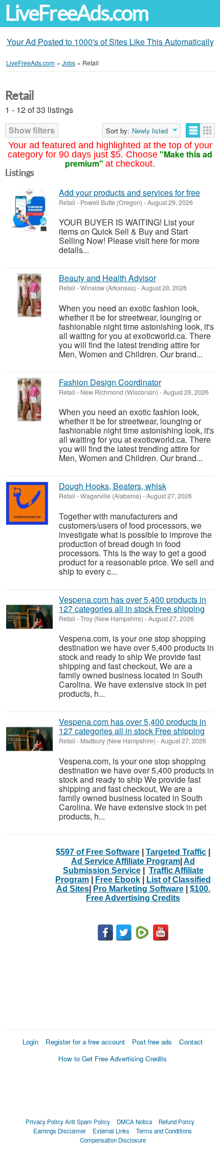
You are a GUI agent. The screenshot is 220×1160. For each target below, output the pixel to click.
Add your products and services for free (129, 192)
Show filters (32, 130)
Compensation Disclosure (113, 1140)
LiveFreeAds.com (76, 13)
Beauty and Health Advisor (107, 278)
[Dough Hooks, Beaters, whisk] (29, 503)
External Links (111, 1131)
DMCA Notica (134, 1122)
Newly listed (150, 130)
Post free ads (152, 1042)
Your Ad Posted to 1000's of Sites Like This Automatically (110, 42)
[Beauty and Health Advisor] (29, 295)
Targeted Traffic (176, 852)
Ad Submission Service (129, 866)
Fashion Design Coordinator (110, 382)
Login (30, 1042)
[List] (193, 130)
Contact (191, 1042)
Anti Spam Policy (87, 1122)
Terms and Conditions (164, 1131)
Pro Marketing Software (138, 888)
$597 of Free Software (98, 852)
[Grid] (207, 130)
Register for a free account (85, 1042)
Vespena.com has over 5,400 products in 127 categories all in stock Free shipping (132, 604)
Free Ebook (117, 879)
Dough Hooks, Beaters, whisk (112, 486)
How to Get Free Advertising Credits (112, 1058)
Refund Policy (176, 1122)
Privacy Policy (44, 1122)
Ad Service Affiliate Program (125, 861)
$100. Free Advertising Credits (148, 893)
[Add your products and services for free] (29, 210)
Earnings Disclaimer (59, 1131)
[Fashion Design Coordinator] (29, 399)
